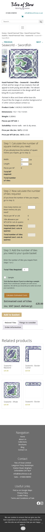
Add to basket (12, 314)
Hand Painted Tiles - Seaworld (21, 35)
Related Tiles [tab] (10, 322)
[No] (42, 523)
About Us (22, 439)
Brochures (22, 444)
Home (4, 33)
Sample (11, 277)
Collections (22, 442)
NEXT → (39, 42)
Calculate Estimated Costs (16, 295)
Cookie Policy (22, 495)
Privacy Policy (22, 493)
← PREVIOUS (7, 42)
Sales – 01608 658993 (22, 477)
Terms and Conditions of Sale (22, 498)
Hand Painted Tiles (15, 33)
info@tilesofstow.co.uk (34, 13)
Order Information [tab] (13, 327)
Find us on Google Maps (22, 490)
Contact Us (22, 450)
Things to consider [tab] (27, 322)
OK (23, 528)
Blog (22, 447)
